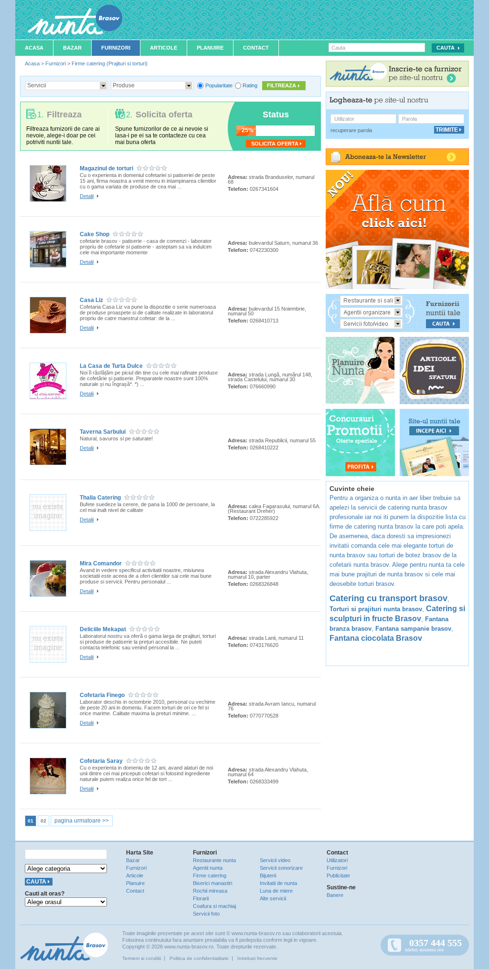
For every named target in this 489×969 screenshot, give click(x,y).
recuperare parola (351, 130)
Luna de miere (276, 891)
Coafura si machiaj (214, 906)
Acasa (34, 48)
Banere (335, 895)
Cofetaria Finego (102, 695)
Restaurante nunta (214, 860)
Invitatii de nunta (278, 883)
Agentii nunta (208, 868)
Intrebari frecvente (257, 958)
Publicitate (338, 875)
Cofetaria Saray (101, 761)
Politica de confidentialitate (199, 958)
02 (43, 820)
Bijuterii (268, 875)
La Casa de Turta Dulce (111, 366)
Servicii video (275, 860)
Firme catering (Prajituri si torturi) (110, 63)
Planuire (210, 48)
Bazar (72, 48)
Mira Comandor (101, 563)
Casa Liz (91, 300)
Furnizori (115, 48)
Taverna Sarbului (103, 431)
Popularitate (219, 85)
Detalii (87, 196)
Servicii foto (206, 914)
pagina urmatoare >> (81, 820)
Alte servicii (273, 898)
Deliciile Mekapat (103, 629)
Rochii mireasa (210, 891)
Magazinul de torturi (106, 168)
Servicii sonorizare (281, 868)
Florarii (201, 898)
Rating (250, 85)
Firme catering (209, 875)
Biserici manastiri (212, 883)
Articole (163, 48)
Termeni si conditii (141, 958)
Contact (256, 48)
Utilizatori (337, 860)
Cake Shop (94, 234)
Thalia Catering (100, 497)
